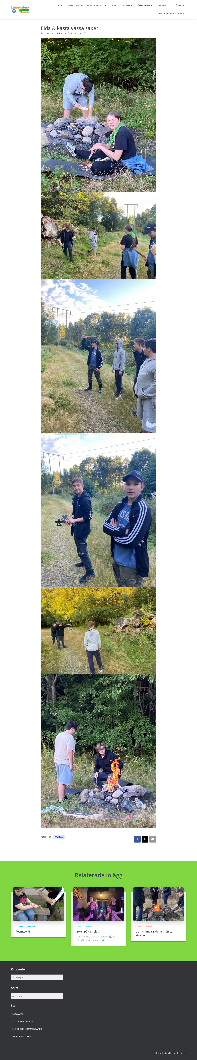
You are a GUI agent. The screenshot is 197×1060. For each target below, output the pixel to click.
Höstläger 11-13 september (171, 13)
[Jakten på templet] (98, 903)
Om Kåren (126, 5)
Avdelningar (74, 5)
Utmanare (59, 837)
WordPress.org (21, 1036)
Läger (113, 5)
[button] (81, 5)
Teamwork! (22, 931)
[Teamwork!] (38, 903)
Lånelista (179, 5)
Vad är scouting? (96, 5)
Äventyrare (20, 926)
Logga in (17, 1013)
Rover (78, 926)
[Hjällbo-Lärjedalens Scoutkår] (20, 9)
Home (60, 5)
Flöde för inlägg (22, 1021)
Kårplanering (144, 5)
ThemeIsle (181, 1053)
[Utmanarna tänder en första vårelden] (158, 903)
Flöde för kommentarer (27, 1028)
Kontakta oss (163, 5)
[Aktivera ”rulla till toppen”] (191, 1054)
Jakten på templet (87, 931)
